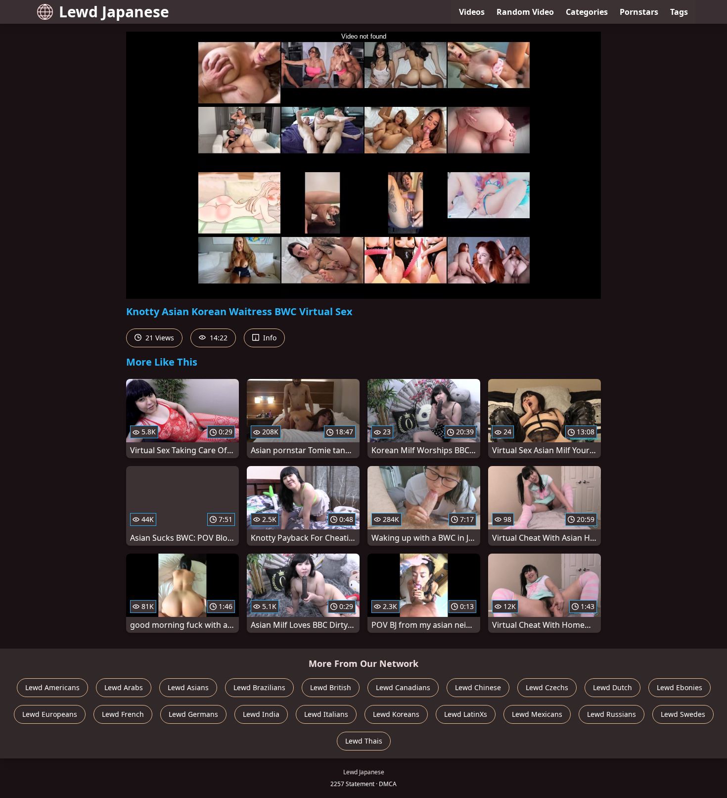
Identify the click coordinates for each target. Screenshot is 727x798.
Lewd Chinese (478, 687)
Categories (587, 11)
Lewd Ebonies (679, 687)
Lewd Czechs (547, 687)
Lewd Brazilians (259, 687)
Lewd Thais (363, 741)
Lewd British (330, 687)
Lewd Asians (188, 687)
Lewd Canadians (403, 687)
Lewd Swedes (683, 714)
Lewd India (261, 714)
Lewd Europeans (49, 714)
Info (268, 337)
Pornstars (639, 11)
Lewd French (123, 714)
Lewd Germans (193, 714)
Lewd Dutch (612, 687)
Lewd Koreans (396, 714)
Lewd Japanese (114, 11)
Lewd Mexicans (537, 714)
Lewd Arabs (123, 687)
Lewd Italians (326, 714)
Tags (679, 11)
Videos (472, 11)
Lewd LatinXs (465, 714)
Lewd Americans (52, 687)
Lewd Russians (611, 714)
